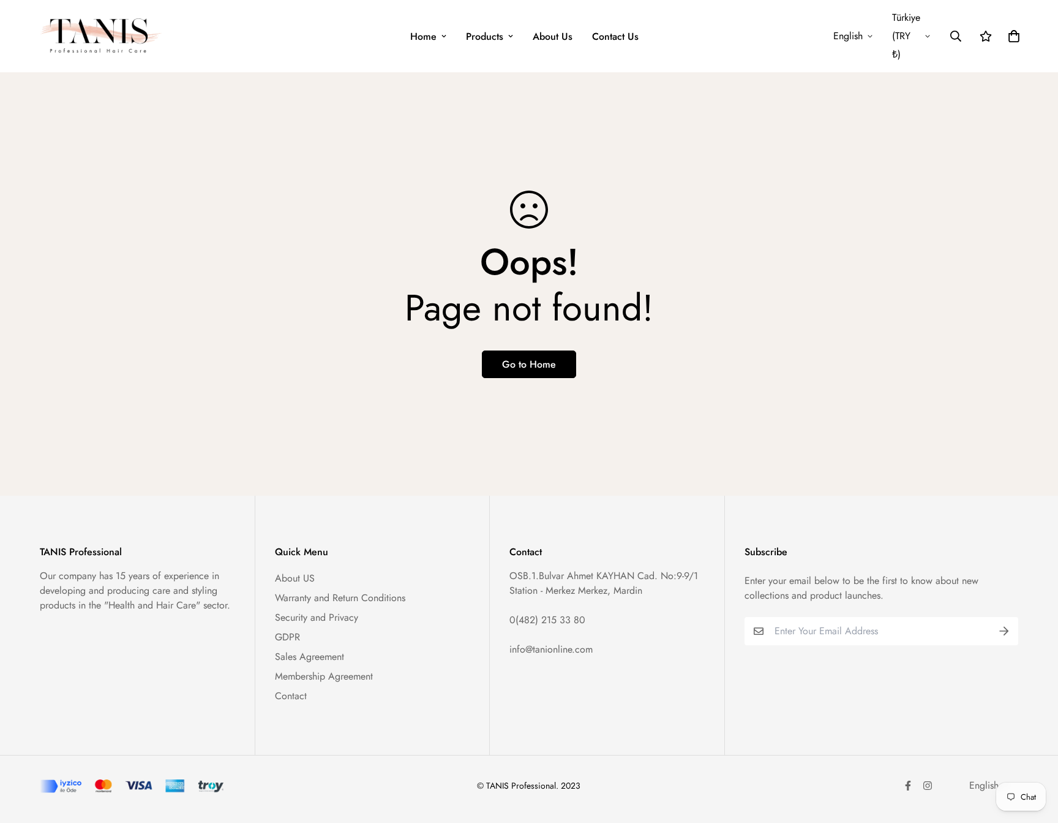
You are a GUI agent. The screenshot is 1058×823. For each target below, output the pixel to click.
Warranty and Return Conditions (340, 598)
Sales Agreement (309, 657)
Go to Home (529, 364)
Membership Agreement (324, 676)
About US (295, 578)
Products (484, 36)
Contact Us (615, 36)
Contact (291, 696)
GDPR (287, 637)
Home (423, 36)
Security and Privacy (316, 617)
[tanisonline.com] (101, 35)
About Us (552, 36)
